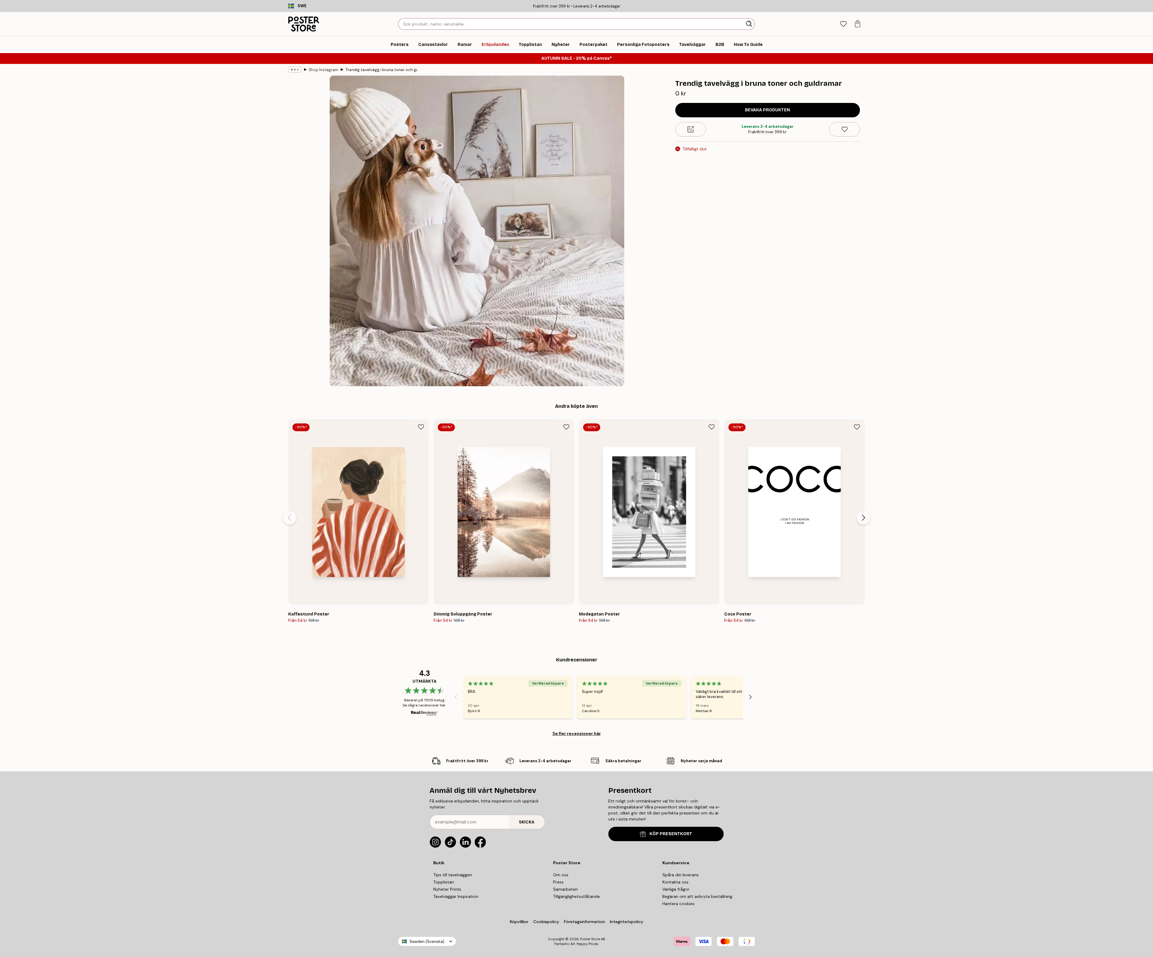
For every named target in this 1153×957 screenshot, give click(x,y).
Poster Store (590, 939)
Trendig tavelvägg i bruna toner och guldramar (381, 69)
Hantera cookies (678, 903)
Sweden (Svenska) (427, 941)
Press (558, 882)
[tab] (843, 24)
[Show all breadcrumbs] (294, 70)
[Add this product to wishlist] (844, 129)
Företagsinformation (584, 921)
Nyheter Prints (447, 889)
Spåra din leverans (680, 874)
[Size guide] (690, 129)
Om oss (560, 874)
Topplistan (443, 882)
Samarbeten (565, 889)
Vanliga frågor (675, 889)
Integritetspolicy (626, 921)
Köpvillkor (519, 921)
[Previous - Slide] (289, 517)
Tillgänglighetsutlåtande (576, 896)
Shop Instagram (323, 69)
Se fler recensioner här (576, 733)
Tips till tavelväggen (452, 874)
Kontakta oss (675, 882)
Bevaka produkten (767, 110)
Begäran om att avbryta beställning (697, 896)
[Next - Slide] (863, 517)
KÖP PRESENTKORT (670, 833)
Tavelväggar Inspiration (455, 896)
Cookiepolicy (546, 921)
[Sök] (749, 24)
